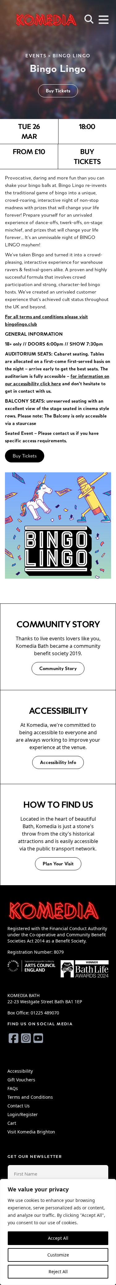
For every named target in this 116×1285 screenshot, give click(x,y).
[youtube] (38, 1038)
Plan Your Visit (58, 864)
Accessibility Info (58, 762)
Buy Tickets (58, 91)
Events (36, 56)
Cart (11, 1123)
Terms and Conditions (30, 1097)
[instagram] (26, 1038)
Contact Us (18, 1106)
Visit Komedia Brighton (31, 1132)
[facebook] (14, 1038)
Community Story (58, 668)
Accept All (58, 1238)
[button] (89, 19)
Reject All (58, 1271)
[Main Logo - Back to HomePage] (37, 19)
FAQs (12, 1088)
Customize (58, 1255)
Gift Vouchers (21, 1080)
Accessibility (20, 1071)
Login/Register (22, 1114)
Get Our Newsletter (34, 1156)
